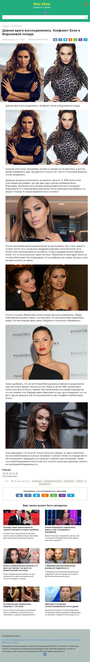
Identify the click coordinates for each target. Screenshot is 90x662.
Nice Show (41, 4)
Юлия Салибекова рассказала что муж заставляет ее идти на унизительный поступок (20, 568)
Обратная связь (9, 642)
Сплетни (70, 481)
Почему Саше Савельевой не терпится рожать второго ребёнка (21, 528)
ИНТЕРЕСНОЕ (42, 39)
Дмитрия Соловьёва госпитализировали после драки (61, 605)
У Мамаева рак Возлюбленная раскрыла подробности (60, 566)
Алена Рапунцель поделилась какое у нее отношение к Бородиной (60, 529)
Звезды (37, 481)
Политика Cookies (70, 640)
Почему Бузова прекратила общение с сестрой (17, 605)
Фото (80, 481)
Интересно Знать (53, 481)
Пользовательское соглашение (46, 640)
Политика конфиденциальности (16, 640)
